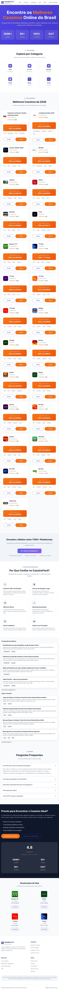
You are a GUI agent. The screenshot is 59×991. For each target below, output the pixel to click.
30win (40, 180)
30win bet (12, 501)
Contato (33, 963)
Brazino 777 (13, 244)
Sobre (44, 2)
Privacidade (34, 966)
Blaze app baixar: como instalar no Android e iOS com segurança (21, 731)
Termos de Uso (34, 968)
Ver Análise (15, 907)
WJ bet (11, 436)
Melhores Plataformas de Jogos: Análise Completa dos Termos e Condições (24, 668)
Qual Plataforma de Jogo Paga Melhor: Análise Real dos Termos (21, 645)
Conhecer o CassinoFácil (31, 836)
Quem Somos (34, 961)
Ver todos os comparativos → (9, 689)
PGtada (11, 340)
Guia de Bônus (4, 961)
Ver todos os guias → (7, 742)
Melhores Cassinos (35, 945)
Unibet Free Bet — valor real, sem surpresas (15, 679)
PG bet (40, 340)
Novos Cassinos (35, 947)
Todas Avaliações (53, 2)
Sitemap (33, 971)
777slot (40, 244)
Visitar (21, 139)
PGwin (40, 372)
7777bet (12, 308)
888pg (40, 308)
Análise (9, 139)
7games (12, 180)
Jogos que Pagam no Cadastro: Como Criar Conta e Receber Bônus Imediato (24, 697)
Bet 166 (11, 469)
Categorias (33, 2)
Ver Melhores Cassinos (10, 836)
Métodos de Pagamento (7, 963)
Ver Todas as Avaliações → (29, 551)
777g (40, 212)
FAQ (40, 2)
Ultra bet (41, 436)
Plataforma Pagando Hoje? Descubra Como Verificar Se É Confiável (22, 708)
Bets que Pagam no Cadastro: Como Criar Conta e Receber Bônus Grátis (23, 720)
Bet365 (40, 148)
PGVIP (11, 372)
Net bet (40, 469)
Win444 (12, 212)
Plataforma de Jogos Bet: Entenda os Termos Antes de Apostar (21, 656)
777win (11, 276)
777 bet (41, 276)
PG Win (40, 404)
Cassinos (26, 2)
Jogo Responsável (5, 966)
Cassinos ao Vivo (35, 952)
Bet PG (11, 404)
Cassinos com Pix (35, 950)
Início (20, 2)
